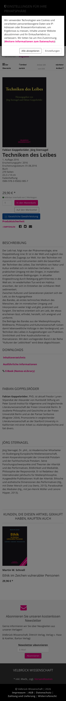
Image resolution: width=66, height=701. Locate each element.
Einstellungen (52, 50)
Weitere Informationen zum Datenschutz (30, 41)
